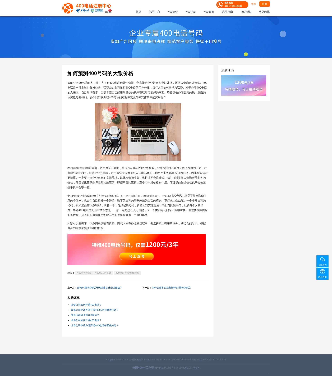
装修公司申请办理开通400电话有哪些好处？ (95, 309)
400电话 (92, 168)
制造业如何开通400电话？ (85, 315)
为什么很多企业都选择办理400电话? (171, 287)
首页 (138, 11)
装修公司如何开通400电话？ (86, 304)
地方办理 (82, 168)
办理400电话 (75, 172)
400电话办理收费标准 (127, 272)
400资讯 (246, 11)
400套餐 (209, 11)
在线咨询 (322, 265)
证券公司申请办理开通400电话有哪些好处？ (95, 325)
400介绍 (173, 11)
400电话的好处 (103, 272)
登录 (253, 3)
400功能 (191, 11)
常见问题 (264, 11)
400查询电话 (84, 272)
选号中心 (154, 11)
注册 (264, 3)
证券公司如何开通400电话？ (86, 320)
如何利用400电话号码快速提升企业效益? (99, 287)
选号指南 (227, 11)
